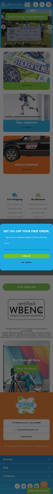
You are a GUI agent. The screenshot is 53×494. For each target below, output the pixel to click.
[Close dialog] (50, 226)
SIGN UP (26, 256)
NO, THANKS (26, 262)
